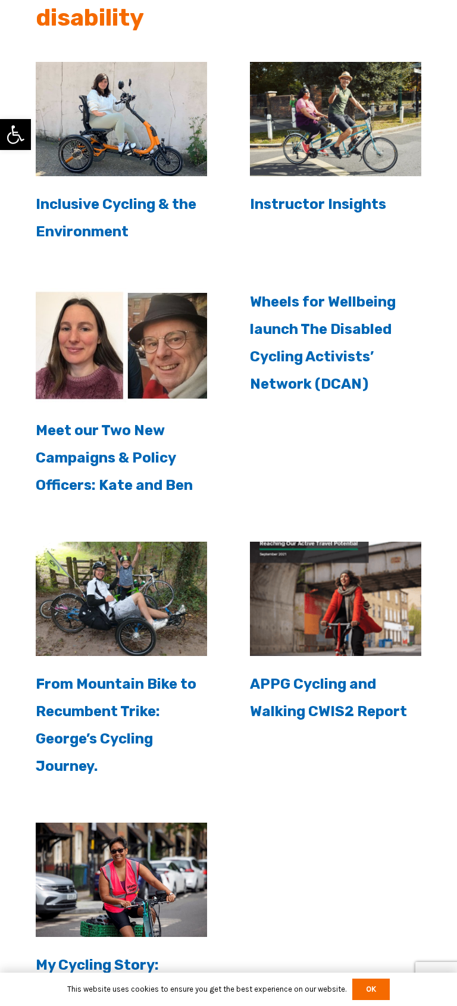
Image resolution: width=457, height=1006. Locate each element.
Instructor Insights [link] (318, 204)
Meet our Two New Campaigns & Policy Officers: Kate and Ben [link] (114, 457)
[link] (15, 134)
